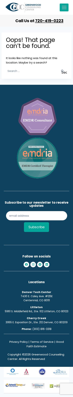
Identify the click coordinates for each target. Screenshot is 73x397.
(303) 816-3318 (41, 329)
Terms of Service (42, 342)
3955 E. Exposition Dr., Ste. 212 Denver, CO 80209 (37, 322)
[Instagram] (33, 264)
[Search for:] (36, 71)
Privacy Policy (18, 342)
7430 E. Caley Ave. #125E (37, 296)
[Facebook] (26, 264)
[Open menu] (64, 7)
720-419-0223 (49, 20)
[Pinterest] (40, 264)
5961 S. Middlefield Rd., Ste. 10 (23, 311)
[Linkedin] (46, 264)
